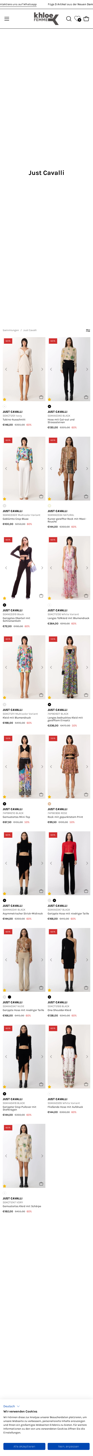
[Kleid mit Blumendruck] (24, 667)
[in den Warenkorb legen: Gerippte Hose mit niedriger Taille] (86, 891)
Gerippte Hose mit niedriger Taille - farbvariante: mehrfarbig (49, 900)
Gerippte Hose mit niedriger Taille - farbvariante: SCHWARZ (9, 997)
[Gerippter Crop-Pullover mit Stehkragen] (24, 1057)
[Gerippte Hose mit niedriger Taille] (69, 863)
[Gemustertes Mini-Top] (24, 767)
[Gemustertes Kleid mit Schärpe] (24, 1156)
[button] (11, 1406)
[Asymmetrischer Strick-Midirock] (24, 863)
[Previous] (6, 369)
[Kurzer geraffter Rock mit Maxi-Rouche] (69, 469)
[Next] (42, 369)
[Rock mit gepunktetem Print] (69, 767)
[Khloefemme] (46, 18)
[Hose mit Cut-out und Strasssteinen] (69, 369)
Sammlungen (11, 330)
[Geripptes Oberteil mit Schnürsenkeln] (24, 568)
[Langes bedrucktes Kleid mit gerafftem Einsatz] (69, 667)
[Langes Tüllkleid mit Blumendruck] (69, 568)
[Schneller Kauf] (41, 397)
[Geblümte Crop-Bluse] (24, 469)
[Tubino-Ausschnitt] (24, 369)
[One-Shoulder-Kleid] (69, 960)
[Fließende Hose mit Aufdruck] (69, 1057)
